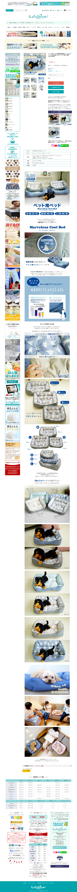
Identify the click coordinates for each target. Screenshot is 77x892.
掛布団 (21, 780)
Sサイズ (54, 125)
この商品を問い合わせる (56, 87)
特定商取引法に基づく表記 (43, 883)
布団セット (10, 27)
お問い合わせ (51, 883)
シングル (52, 803)
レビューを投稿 (26, 770)
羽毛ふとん (48, 780)
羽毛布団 (15, 27)
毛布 (46, 27)
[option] (35, 64)
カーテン (63, 27)
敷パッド (28, 27)
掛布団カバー (57, 780)
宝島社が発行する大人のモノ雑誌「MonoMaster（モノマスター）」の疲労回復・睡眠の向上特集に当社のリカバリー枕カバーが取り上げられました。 (36, 22)
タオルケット (50, 27)
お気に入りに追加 (56, 91)
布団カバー (39, 27)
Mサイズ (66, 125)
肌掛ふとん (30, 780)
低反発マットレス (41, 801)
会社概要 (24, 883)
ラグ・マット (57, 27)
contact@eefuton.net (59, 844)
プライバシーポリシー (32, 883)
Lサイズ (54, 138)
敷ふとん (39, 780)
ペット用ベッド (56, 71)
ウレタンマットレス (65, 801)
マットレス (34, 27)
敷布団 (24, 27)
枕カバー (30, 801)
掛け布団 (19, 27)
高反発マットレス (52, 801)
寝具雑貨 (67, 27)
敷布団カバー (66, 780)
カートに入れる (56, 83)
